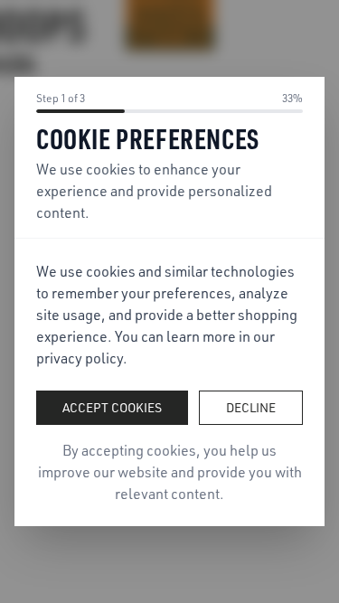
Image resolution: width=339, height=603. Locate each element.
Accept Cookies (112, 407)
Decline (251, 407)
